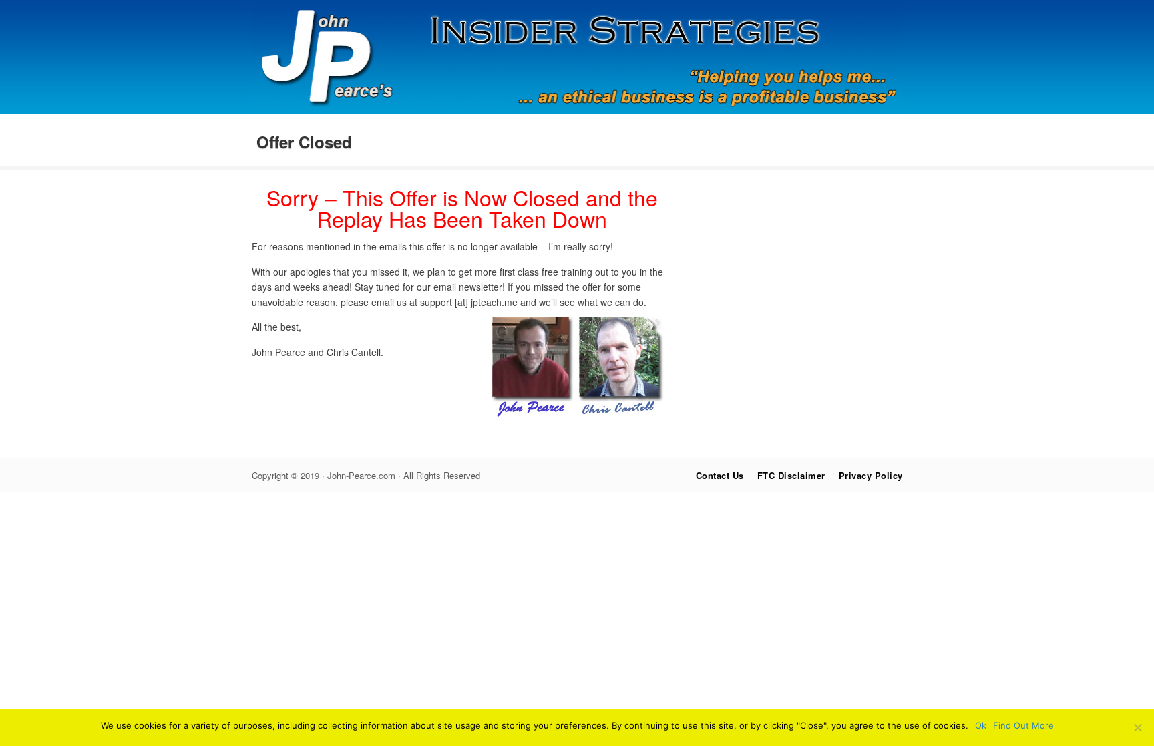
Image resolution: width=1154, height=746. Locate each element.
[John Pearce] (577, 109)
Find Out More (1023, 725)
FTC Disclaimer (791, 475)
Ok (980, 725)
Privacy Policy (871, 475)
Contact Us (720, 475)
